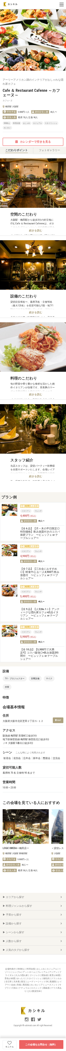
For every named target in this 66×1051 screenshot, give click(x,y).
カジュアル (52, 969)
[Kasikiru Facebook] (33, 1021)
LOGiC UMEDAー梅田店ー (16, 848)
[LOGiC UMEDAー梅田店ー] (26, 826)
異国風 (26, 985)
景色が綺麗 (10, 978)
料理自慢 (31, 969)
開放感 (45, 975)
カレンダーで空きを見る (35, 141)
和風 (19, 985)
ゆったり (21, 978)
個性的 (46, 978)
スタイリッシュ (34, 978)
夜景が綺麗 (55, 975)
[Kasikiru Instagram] (27, 1021)
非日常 (8, 981)
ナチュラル (24, 988)
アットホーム (29, 972)
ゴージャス (34, 975)
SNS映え (21, 969)
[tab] (16, 150)
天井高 (16, 981)
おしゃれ (41, 969)
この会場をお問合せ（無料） (41, 1044)
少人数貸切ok (34, 991)
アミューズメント (49, 985)
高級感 (46, 988)
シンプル (17, 972)
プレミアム (42, 972)
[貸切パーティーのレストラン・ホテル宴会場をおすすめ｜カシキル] (10, 4)
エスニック (36, 988)
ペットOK (44, 981)
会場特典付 (10, 969)
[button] (5, 67)
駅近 (23, 981)
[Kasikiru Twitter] (39, 1021)
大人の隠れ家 (21, 975)
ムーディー (32, 981)
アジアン (53, 972)
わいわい (35, 985)
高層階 (53, 981)
